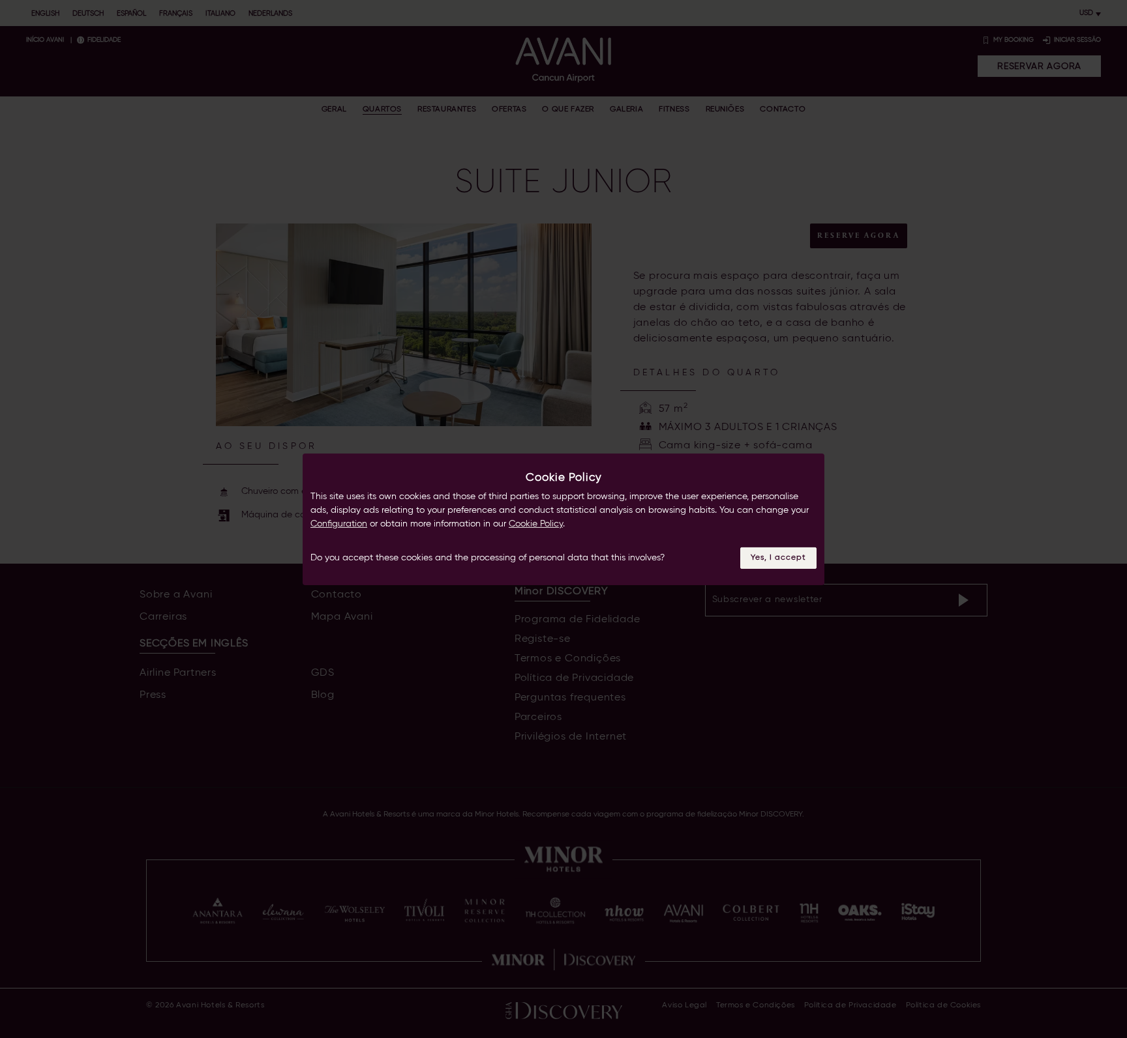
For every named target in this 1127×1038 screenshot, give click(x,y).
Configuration (338, 523)
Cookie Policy (536, 523)
